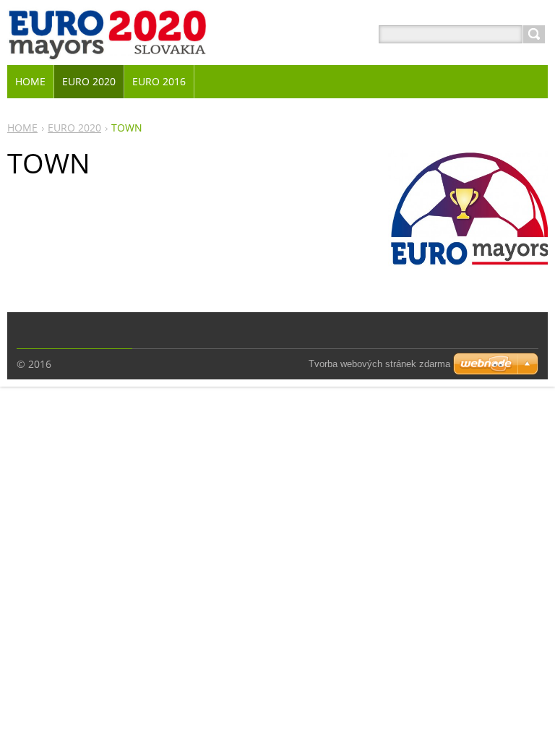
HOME (22, 127)
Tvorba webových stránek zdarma (379, 363)
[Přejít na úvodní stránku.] (107, 52)
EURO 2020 (74, 127)
